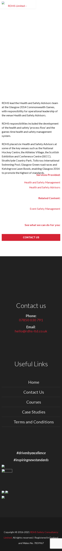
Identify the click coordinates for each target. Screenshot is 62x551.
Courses (33, 401)
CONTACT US (31, 237)
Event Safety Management (45, 208)
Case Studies (33, 411)
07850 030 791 (31, 320)
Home (33, 382)
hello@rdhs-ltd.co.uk (31, 331)
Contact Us (33, 392)
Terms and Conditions (34, 421)
